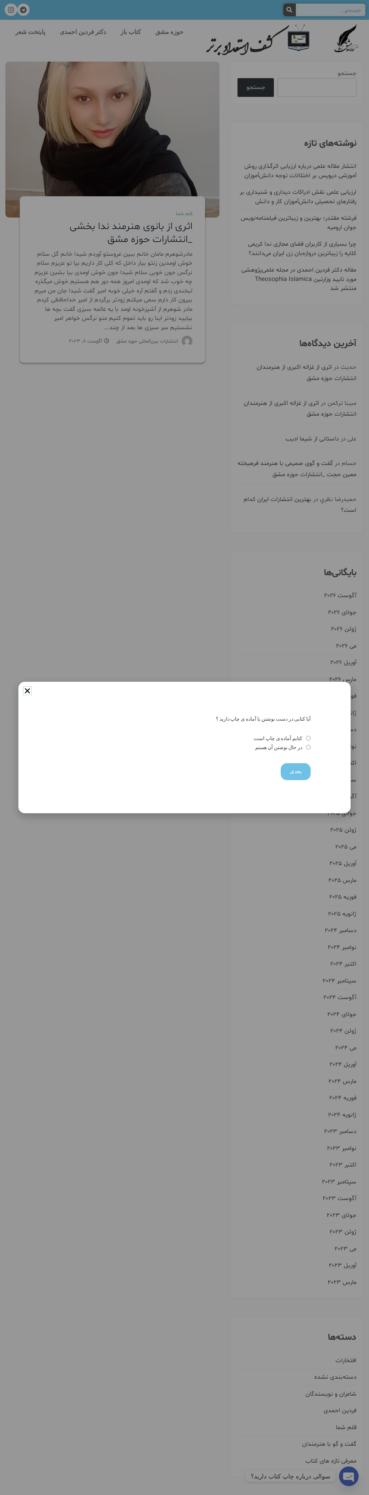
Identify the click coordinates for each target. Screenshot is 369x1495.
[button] (27, 690)
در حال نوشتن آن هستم (278, 747)
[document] (184, 747)
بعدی (296, 771)
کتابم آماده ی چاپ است (278, 738)
